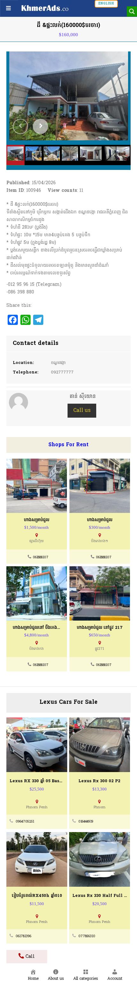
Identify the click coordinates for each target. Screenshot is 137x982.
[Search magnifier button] (131, 11)
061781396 (23, 936)
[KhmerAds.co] (45, 8)
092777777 (62, 372)
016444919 (85, 821)
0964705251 (25, 821)
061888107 (40, 557)
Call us (81, 410)
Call (29, 956)
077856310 (86, 936)
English (106, 3)
